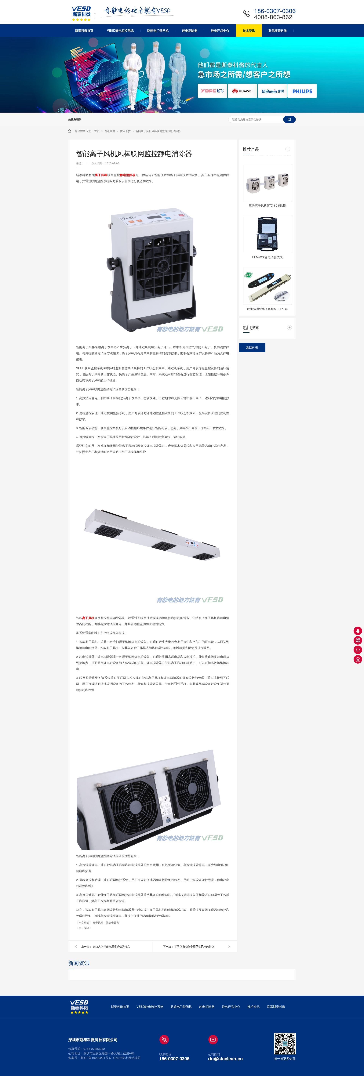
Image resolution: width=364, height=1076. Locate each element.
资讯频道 (110, 131)
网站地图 (134, 1058)
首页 (97, 131)
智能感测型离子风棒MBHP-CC (267, 303)
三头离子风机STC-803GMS (267, 200)
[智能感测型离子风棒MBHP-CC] (267, 281)
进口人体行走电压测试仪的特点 (111, 946)
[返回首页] (358, 659)
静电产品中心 (231, 1006)
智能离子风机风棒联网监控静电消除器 (158, 131)
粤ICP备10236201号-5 (95, 1058)
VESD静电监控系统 (149, 1006)
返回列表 (252, 347)
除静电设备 (112, 922)
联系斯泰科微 (276, 1006)
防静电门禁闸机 (181, 1006)
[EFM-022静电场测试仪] (267, 229)
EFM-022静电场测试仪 (267, 252)
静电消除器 (128, 175)
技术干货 (125, 131)
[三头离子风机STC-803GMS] (267, 177)
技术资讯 (253, 1006)
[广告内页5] (182, 111)
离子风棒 (101, 175)
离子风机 (88, 618)
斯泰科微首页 (120, 1006)
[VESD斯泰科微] (79, 1007)
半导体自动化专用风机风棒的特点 (194, 946)
